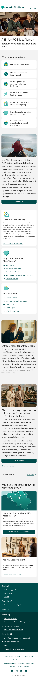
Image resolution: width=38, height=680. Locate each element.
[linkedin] (21, 671)
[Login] (30, 8)
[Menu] (35, 8)
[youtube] (26, 671)
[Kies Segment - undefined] (36, 3)
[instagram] (16, 671)
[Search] (26, 8)
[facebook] (12, 671)
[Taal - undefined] (2, 3)
